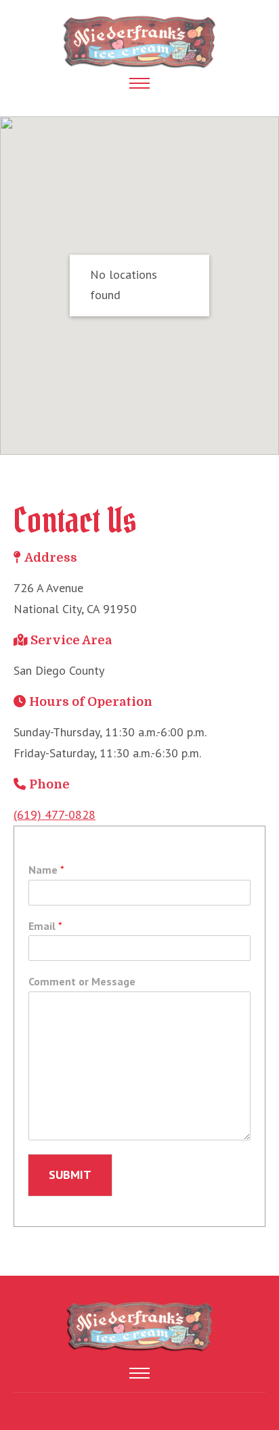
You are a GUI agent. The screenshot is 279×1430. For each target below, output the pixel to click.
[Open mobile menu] (139, 83)
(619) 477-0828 (54, 814)
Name (46, 869)
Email (45, 926)
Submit (70, 1174)
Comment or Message (81, 981)
